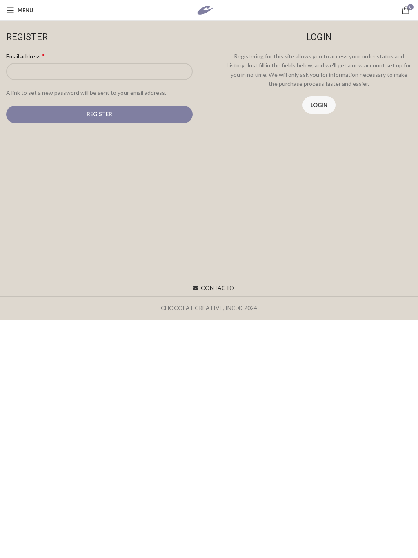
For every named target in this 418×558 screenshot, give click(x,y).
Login (319, 105)
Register (99, 114)
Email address (25, 56)
